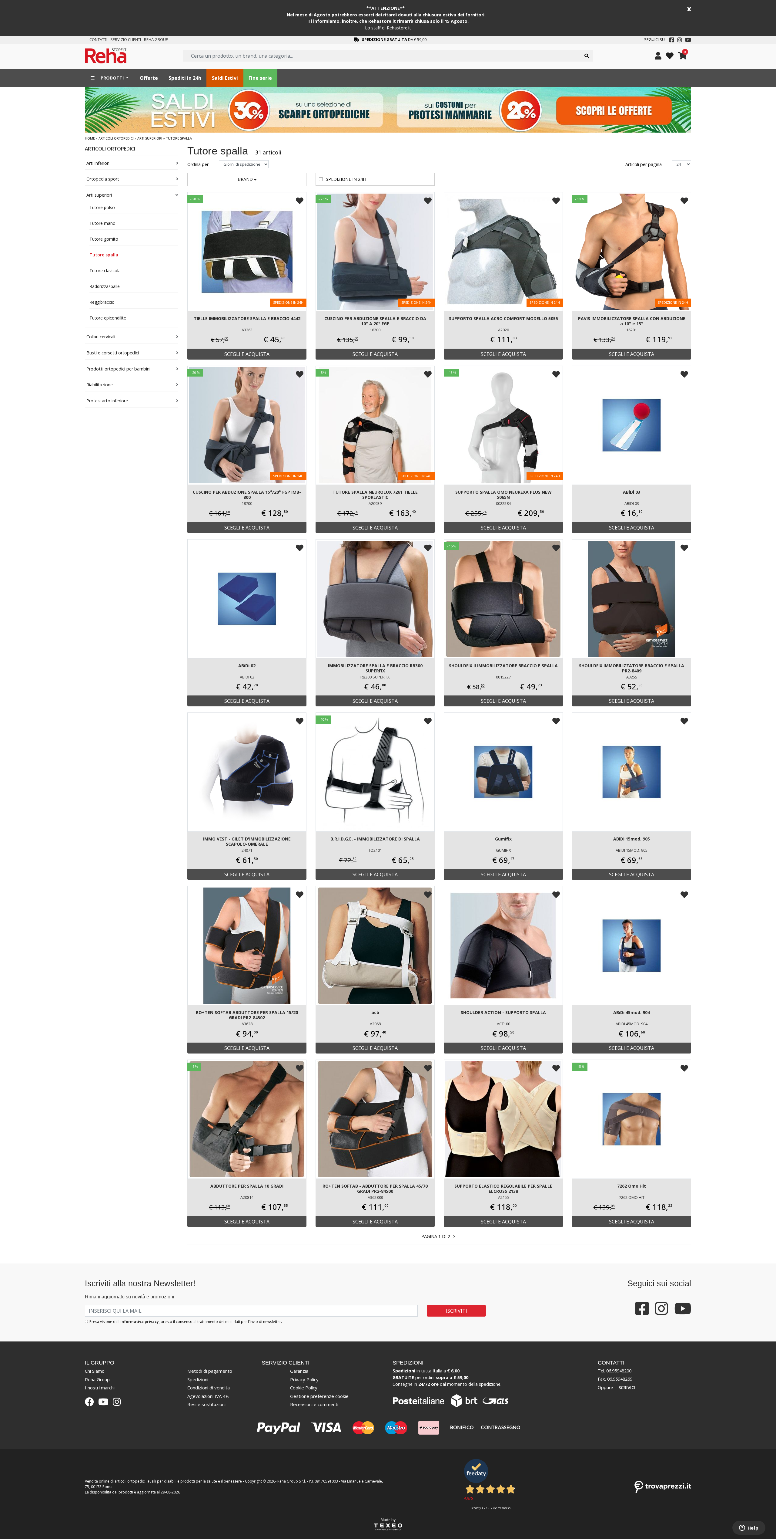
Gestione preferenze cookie (319, 1396)
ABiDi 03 (631, 492)
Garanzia (299, 1371)
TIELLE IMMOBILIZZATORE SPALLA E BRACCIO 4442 (247, 318)
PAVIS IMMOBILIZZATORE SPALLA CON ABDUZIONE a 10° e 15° (631, 321)
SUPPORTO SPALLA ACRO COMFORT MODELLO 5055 (503, 318)
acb (375, 1012)
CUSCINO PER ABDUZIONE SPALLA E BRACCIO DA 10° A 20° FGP (375, 321)
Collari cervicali (100, 337)
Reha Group (156, 39)
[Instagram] (679, 39)
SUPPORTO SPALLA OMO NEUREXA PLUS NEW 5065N (503, 494)
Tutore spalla (103, 255)
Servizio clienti (125, 39)
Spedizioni (197, 1379)
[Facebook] (671, 39)
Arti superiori (149, 138)
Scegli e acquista (246, 354)
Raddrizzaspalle (104, 286)
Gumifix (503, 839)
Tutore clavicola (105, 270)
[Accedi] (658, 56)
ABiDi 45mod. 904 (631, 1012)
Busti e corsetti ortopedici (112, 353)
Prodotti (112, 78)
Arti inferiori (97, 163)
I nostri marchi (100, 1388)
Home (90, 138)
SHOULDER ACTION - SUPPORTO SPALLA (503, 1012)
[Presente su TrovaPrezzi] (662, 1486)
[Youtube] (688, 39)
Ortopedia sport (102, 179)
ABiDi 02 (247, 665)
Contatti (98, 39)
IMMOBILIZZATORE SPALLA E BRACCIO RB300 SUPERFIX (375, 668)
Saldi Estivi (225, 78)
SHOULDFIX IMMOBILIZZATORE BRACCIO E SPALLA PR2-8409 (631, 668)
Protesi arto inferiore (107, 401)
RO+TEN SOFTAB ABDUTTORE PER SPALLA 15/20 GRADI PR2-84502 (247, 1015)
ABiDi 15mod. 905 (631, 839)
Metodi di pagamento (209, 1371)
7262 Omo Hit (631, 1186)
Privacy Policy (304, 1379)
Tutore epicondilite (107, 318)
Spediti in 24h (185, 78)
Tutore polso (102, 207)
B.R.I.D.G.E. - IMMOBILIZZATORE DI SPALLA (375, 839)
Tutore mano (102, 223)
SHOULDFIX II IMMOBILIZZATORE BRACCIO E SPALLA (503, 665)
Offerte (149, 78)
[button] (246, 179)
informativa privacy (139, 1321)
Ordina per (198, 164)
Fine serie (260, 78)
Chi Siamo (95, 1371)
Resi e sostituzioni (206, 1404)
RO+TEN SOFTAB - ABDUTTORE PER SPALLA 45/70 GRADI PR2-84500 (375, 1188)
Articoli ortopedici (116, 138)
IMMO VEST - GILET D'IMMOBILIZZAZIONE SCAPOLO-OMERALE (247, 841)
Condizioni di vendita (208, 1388)
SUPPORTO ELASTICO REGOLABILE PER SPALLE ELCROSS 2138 (503, 1188)
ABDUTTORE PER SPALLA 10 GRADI (246, 1186)
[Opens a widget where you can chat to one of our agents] (748, 1528)
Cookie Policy (303, 1388)
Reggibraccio (102, 302)
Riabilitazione (99, 384)
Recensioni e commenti (314, 1404)
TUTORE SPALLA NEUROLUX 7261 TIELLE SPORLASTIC (375, 494)
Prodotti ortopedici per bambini (118, 369)
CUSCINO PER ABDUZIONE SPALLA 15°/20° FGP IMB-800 (247, 494)
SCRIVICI (626, 1387)
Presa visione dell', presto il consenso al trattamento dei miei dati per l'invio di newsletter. (185, 1321)
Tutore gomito (103, 239)
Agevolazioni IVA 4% (208, 1396)
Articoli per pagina (644, 164)
